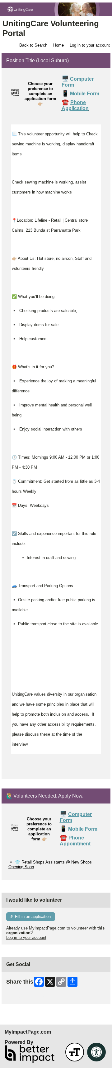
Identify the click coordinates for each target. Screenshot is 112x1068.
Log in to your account (90, 45)
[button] (74, 1052)
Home (58, 45)
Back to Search (33, 45)
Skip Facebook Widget (26, 997)
